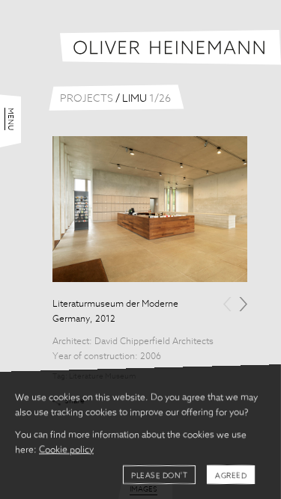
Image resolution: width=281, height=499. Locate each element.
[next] (243, 304)
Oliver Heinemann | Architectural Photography (170, 47)
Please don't (159, 476)
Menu (10, 119)
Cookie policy (66, 450)
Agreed (231, 476)
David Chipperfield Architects (154, 341)
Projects (86, 99)
